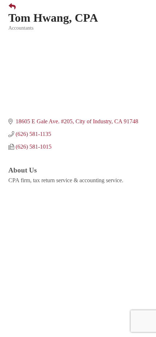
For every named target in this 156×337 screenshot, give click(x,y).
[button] (9, 7)
